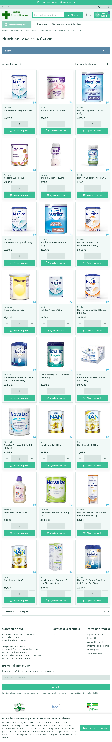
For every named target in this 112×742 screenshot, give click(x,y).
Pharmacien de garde (98, 645)
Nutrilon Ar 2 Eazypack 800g (18, 242)
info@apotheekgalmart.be (24, 649)
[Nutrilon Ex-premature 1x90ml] (93, 155)
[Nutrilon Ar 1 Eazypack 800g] (19, 87)
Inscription (56, 686)
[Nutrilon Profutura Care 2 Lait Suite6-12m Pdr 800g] (93, 557)
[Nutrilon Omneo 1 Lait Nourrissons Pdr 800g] (93, 219)
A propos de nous (95, 634)
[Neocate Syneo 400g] (19, 155)
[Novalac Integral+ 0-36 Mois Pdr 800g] (56, 354)
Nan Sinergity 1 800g (51, 444)
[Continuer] (108, 611)
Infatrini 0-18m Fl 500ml (16, 512)
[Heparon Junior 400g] (19, 287)
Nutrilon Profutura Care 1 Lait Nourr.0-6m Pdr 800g (18, 379)
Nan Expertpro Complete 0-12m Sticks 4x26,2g (54, 581)
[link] (98, 611)
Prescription (93, 649)
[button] (56, 50)
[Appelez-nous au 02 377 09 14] (87, 14)
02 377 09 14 (19, 646)
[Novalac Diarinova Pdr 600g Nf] (56, 489)
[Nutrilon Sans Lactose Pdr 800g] (56, 219)
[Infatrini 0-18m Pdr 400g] (56, 87)
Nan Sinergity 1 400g (14, 579)
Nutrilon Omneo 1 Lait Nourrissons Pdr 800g (87, 244)
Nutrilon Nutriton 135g (51, 309)
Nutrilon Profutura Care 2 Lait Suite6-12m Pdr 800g (91, 581)
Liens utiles (92, 637)
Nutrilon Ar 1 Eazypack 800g (18, 110)
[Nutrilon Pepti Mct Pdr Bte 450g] (93, 87)
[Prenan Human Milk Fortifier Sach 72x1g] (93, 354)
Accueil (5, 30)
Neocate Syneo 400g (14, 177)
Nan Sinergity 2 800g (87, 444)
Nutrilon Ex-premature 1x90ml (92, 177)
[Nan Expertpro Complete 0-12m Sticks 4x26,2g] (56, 557)
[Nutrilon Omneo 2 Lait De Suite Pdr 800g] (93, 287)
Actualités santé (95, 641)
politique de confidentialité (86, 692)
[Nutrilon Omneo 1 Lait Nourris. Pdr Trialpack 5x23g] (93, 489)
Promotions (42, 23)
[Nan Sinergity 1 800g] (56, 422)
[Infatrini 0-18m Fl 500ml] (19, 489)
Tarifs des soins (94, 653)
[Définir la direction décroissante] (108, 63)
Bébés (35, 30)
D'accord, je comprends (95, 727)
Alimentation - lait (48, 30)
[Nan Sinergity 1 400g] (19, 557)
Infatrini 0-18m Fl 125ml (52, 177)
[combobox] (48, 15)
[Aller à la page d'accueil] (16, 15)
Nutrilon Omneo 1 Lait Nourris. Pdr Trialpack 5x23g (92, 514)
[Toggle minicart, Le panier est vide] (97, 14)
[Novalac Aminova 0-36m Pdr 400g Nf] (19, 422)
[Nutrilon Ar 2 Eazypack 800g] (19, 219)
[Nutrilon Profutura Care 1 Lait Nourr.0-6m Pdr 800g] (19, 354)
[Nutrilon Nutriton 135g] (56, 287)
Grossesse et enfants (20, 30)
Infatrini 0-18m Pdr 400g (53, 110)
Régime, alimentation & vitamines (66, 23)
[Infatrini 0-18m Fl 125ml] (56, 155)
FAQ (54, 634)
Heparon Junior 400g (14, 309)
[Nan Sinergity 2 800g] (93, 422)
